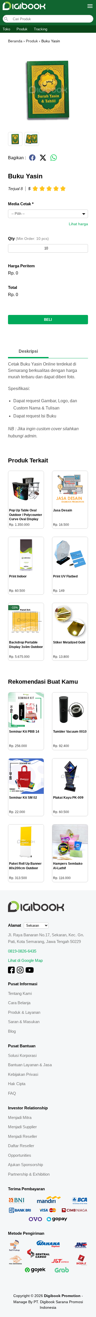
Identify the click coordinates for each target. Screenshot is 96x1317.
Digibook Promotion (62, 1296)
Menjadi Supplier (22, 1127)
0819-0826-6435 (22, 951)
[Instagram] (20, 972)
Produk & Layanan (24, 1012)
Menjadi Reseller (22, 1136)
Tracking (40, 29)
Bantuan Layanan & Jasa (30, 1064)
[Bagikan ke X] (43, 160)
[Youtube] (30, 972)
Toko (6, 29)
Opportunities (19, 1155)
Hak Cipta (16, 1083)
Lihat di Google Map (25, 960)
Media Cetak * (21, 204)
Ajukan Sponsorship (25, 1164)
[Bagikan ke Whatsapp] (53, 160)
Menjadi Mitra (19, 1117)
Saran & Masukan (23, 1021)
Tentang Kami (20, 993)
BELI (48, 320)
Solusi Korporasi (22, 1055)
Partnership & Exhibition (29, 1174)
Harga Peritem (21, 266)
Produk (22, 29)
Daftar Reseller (21, 1145)
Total (12, 287)
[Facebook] (11, 972)
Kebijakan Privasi (23, 1074)
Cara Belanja (19, 1002)
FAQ (12, 1093)
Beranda (15, 41)
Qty (28, 238)
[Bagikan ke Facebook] (32, 160)
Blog (12, 1031)
